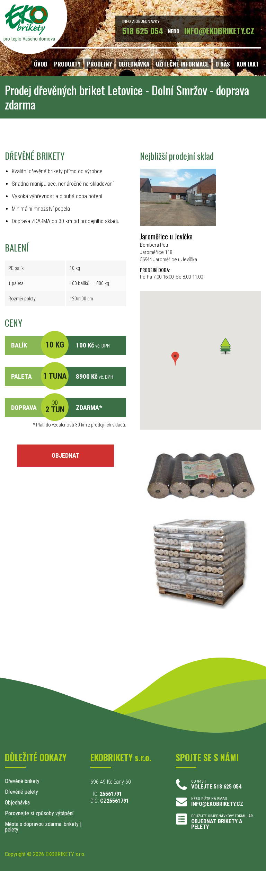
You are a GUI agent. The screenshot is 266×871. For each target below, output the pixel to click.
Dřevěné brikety (22, 781)
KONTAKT (248, 64)
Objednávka (17, 802)
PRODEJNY (99, 64)
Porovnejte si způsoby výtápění (39, 813)
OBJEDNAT (65, 455)
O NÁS (222, 64)
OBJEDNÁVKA (133, 64)
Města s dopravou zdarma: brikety (42, 824)
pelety (11, 829)
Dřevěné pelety (21, 792)
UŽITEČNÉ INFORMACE (182, 64)
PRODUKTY (67, 64)
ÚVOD (40, 64)
